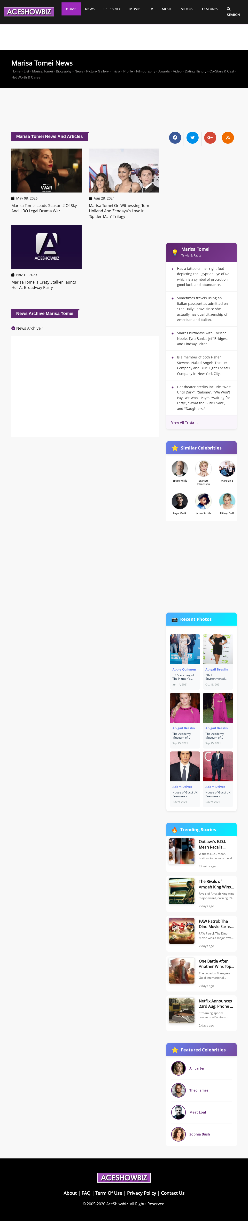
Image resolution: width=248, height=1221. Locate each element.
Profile (128, 71)
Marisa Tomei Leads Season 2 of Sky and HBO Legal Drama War (44, 208)
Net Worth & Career (26, 77)
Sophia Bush (199, 1134)
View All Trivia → (184, 422)
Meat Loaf (197, 1112)
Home (16, 71)
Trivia (116, 71)
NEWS (90, 9)
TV (151, 9)
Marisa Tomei (42, 71)
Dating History (195, 71)
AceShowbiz (117, 1204)
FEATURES (210, 9)
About (70, 1193)
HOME (71, 9)
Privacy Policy (141, 1193)
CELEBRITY (112, 9)
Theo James (198, 1090)
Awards (164, 71)
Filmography (145, 71)
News (79, 71)
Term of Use (108, 1193)
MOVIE (134, 9)
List (26, 71)
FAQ (86, 1193)
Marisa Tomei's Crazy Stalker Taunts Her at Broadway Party (43, 284)
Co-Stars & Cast (221, 71)
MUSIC (167, 9)
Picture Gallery (97, 71)
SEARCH (233, 14)
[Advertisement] (124, 111)
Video (177, 71)
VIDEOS (187, 9)
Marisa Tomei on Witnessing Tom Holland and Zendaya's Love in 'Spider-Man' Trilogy (119, 211)
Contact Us (173, 1193)
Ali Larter (197, 1068)
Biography (63, 71)
